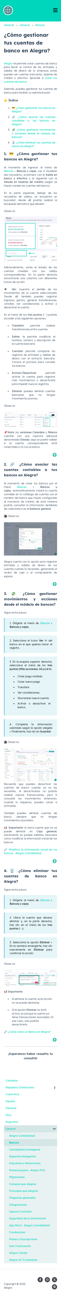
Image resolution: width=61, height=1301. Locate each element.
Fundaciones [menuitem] (17, 1232)
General (9, 25)
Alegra (8, 63)
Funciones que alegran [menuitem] (23, 1190)
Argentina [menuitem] (12, 1122)
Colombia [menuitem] (12, 1080)
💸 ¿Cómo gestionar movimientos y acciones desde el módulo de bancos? (33, 133)
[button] (54, 1087)
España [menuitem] (10, 1101)
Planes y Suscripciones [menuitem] (23, 1239)
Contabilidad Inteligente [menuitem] (24, 1149)
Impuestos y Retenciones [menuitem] (25, 1163)
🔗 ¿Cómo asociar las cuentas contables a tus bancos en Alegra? (33, 120)
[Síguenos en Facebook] (40, 1279)
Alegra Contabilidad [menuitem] (22, 1135)
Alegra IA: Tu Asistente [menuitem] (23, 1259)
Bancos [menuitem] (14, 1142)
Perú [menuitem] (8, 1115)
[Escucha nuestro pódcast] (54, 1286)
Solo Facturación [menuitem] (20, 1246)
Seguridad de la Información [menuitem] (27, 1218)
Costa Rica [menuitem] (12, 1094)
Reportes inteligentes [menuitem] (22, 1156)
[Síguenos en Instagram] (47, 1279)
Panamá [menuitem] (11, 1108)
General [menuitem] (11, 1128)
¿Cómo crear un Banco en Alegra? (29, 1031)
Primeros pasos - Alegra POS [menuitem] (27, 1170)
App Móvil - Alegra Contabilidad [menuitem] (29, 1225)
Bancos (40, 25)
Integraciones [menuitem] (18, 1204)
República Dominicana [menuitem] (20, 1087)
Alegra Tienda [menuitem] (18, 1252)
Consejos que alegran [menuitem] (22, 1184)
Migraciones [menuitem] (17, 1177)
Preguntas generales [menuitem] (22, 1197)
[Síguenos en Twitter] (54, 1279)
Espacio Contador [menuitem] (20, 1211)
